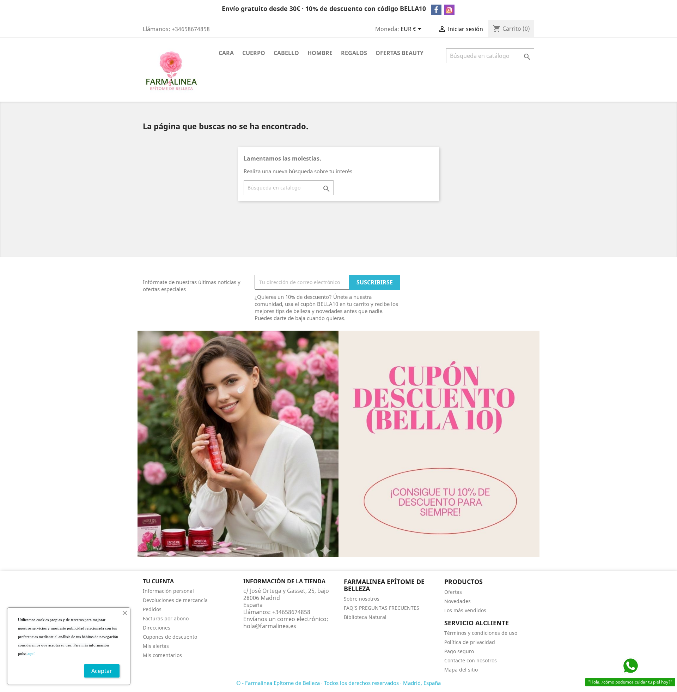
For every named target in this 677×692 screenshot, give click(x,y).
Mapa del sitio (461, 669)
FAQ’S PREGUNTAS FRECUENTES (381, 607)
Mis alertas (156, 646)
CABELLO (286, 53)
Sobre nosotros (361, 598)
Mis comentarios (162, 655)
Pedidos (152, 609)
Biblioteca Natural (365, 617)
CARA (226, 53)
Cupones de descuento (170, 636)
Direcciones (156, 627)
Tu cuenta (158, 581)
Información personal (168, 591)
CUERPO (253, 53)
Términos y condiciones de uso (480, 633)
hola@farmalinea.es (269, 626)
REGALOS (354, 53)
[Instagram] (449, 10)
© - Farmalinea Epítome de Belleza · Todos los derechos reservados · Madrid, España (338, 682)
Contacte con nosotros (470, 660)
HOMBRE (320, 53)
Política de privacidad (469, 642)
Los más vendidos (465, 610)
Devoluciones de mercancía (175, 600)
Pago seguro (459, 651)
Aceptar (101, 671)
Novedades (457, 601)
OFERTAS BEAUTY (399, 53)
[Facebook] (436, 10)
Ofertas (453, 592)
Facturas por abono (166, 618)
